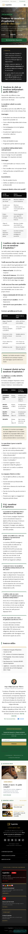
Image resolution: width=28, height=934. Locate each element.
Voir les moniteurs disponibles (14, 40)
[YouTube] (19, 840)
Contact (17, 843)
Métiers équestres (10, 11)
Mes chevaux (13, 1)
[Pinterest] (5, 840)
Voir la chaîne (23, 800)
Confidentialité (11, 931)
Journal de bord (5, 1)
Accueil (3, 11)
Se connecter (22, 1)
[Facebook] (12, 840)
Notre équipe (12, 843)
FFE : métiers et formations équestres (13, 654)
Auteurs (10, 930)
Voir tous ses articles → (10, 719)
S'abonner (14, 743)
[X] (15, 840)
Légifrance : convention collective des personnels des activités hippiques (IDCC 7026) (13, 668)
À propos (6, 930)
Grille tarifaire (18, 845)
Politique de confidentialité (14, 757)
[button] (24, 4)
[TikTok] (23, 840)
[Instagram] (8, 840)
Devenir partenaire (10, 845)
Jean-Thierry (19, 686)
